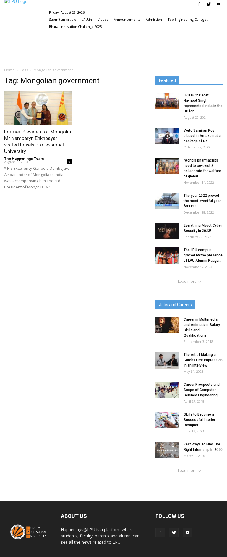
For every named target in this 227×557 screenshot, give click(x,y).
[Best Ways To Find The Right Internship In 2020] (167, 450)
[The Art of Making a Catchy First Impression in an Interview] (167, 360)
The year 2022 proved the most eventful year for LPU (202, 200)
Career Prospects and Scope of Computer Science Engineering (202, 389)
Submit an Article (62, 19)
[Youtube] (218, 4)
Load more (187, 281)
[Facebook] (198, 4)
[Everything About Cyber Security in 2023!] (167, 231)
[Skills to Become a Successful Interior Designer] (167, 420)
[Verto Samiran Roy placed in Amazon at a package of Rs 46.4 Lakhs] (167, 136)
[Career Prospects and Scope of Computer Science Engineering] (167, 390)
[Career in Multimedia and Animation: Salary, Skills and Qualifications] (167, 325)
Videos (103, 19)
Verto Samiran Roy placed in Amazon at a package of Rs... (202, 135)
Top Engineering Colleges (188, 19)
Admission (154, 19)
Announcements (127, 19)
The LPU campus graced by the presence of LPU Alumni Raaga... (203, 255)
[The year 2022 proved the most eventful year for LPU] (167, 201)
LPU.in (87, 19)
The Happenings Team (24, 158)
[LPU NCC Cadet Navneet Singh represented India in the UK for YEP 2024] (167, 101)
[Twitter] (208, 4)
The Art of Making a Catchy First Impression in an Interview (203, 360)
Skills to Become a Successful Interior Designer (199, 419)
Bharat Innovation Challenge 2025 (75, 26)
